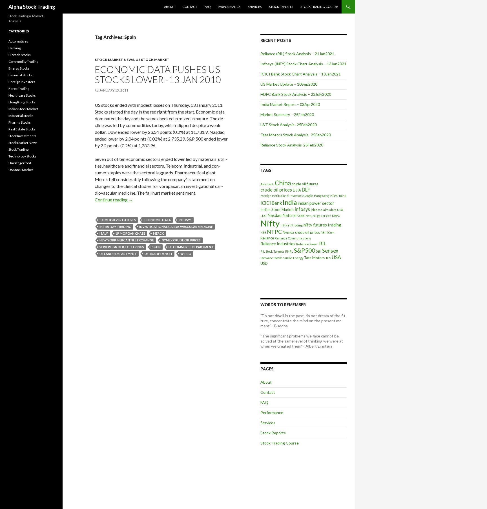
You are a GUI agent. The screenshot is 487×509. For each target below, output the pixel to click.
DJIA (297, 190)
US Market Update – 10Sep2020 (288, 84)
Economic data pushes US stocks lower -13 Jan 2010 (158, 74)
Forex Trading (18, 88)
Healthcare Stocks (22, 95)
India (290, 202)
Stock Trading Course (319, 6)
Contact (189, 6)
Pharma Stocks (19, 122)
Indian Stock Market (277, 209)
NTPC (274, 231)
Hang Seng (321, 195)
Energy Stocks (19, 68)
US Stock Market (152, 59)
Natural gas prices (318, 215)
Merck (158, 233)
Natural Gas (293, 215)
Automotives (18, 41)
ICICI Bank (271, 203)
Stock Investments (22, 136)
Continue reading (114, 199)
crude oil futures (305, 184)
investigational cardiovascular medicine (176, 226)
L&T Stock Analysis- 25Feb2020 (288, 124)
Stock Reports (281, 6)
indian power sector (316, 203)
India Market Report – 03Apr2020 (290, 104)
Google (308, 195)
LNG (263, 215)
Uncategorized (19, 163)
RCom (330, 232)
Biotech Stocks (19, 55)
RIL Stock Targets (272, 251)
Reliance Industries (277, 243)
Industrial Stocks (20, 116)
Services (255, 6)
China (283, 183)
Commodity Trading (23, 61)
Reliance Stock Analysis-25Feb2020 (291, 145)
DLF (306, 190)
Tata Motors (314, 257)
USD (264, 263)
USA (336, 257)
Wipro (185, 253)
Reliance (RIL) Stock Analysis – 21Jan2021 (297, 53)
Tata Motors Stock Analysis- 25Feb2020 (295, 134)
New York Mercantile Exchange (126, 240)
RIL (322, 243)
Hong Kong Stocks (22, 102)
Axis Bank (267, 184)
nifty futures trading (322, 224)
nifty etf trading (291, 225)
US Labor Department (118, 253)
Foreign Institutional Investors (281, 195)
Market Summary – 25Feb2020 (287, 114)
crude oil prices (276, 190)
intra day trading (115, 226)
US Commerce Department (191, 247)
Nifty (270, 223)
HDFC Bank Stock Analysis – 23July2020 (295, 94)
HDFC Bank (338, 195)
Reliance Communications (293, 238)
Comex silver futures (117, 220)
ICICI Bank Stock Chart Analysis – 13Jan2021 (300, 74)
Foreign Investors (21, 82)
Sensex (330, 250)
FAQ (208, 6)
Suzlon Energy (293, 258)
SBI (318, 251)
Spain (156, 247)
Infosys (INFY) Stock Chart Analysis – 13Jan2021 (303, 63)
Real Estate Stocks (22, 129)
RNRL (289, 251)
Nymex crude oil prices (181, 240)
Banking (14, 48)
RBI (323, 232)
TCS (328, 258)
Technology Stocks (22, 156)
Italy (103, 233)
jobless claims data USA (327, 210)
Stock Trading (18, 149)
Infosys (185, 220)
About (169, 6)
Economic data (157, 220)
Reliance (267, 238)
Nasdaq (274, 215)
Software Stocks (271, 258)
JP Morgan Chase (130, 233)
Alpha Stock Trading (31, 7)
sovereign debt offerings (121, 247)
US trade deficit (158, 253)
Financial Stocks (20, 75)
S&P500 (304, 250)
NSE (263, 232)
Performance (229, 6)
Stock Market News (114, 59)
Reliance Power (307, 244)
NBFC (336, 215)
